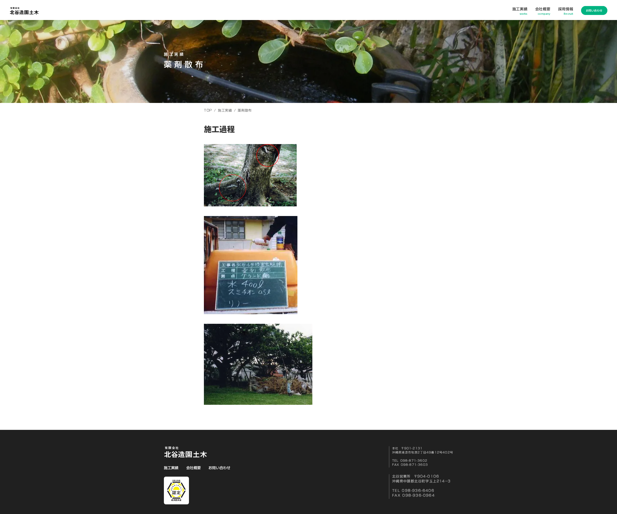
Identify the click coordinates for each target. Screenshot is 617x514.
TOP (208, 110)
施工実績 (225, 110)
